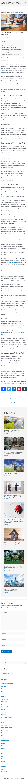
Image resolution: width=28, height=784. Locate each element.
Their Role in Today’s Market (9, 47)
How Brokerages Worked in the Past (11, 45)
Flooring (3, 712)
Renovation (4, 758)
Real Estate (4, 37)
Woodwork (4, 771)
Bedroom (3, 694)
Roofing (3, 761)
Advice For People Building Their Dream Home (12, 474)
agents (3, 72)
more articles (17, 381)
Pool (2, 753)
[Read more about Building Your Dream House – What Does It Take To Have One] (14, 422)
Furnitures (4, 714)
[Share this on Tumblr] (24, 389)
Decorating (4, 701)
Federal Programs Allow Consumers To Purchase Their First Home (13, 452)
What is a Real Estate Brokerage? (10, 44)
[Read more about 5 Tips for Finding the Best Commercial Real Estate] (14, 580)
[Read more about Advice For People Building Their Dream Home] (14, 465)
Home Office (4, 730)
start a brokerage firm (14, 262)
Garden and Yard (7, 570)
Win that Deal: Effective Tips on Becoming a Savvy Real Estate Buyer (13, 496)
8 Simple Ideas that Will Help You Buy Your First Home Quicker (14, 543)
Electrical (3, 709)
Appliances (4, 686)
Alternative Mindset (11, 2)
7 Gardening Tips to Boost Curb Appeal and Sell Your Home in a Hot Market (13, 567)
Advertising (8, 52)
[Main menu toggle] (25, 2)
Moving (3, 748)
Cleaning (3, 696)
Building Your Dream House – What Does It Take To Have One (13, 431)
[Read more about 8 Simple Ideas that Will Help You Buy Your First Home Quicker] (14, 534)
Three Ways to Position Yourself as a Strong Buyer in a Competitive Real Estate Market (13, 521)
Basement (4, 688)
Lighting (3, 746)
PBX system (8, 234)
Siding (3, 769)
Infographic (4, 738)
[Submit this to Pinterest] (19, 389)
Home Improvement (6, 727)
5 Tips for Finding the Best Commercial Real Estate (11, 589)
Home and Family (5, 725)
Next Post (14, 403)
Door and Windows (6, 707)
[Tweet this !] (9, 389)
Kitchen (3, 743)
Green (2, 722)
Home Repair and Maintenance (9, 732)
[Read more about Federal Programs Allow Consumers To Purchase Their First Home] (14, 443)
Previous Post (14, 398)
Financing (8, 50)
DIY (2, 704)
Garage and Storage (6, 717)
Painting (3, 751)
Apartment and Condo (7, 683)
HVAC (2, 735)
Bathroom (4, 691)
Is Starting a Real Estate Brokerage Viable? (12, 49)
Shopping (3, 766)
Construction (7, 477)
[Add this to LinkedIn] (14, 389)
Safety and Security (6, 764)
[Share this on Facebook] (3, 389)
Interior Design (5, 740)
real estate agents (20, 105)
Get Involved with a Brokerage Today (11, 54)
